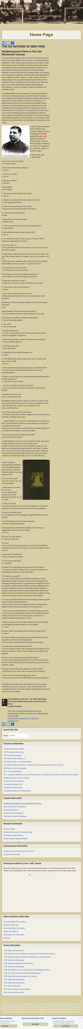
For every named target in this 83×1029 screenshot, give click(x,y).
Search (5, 736)
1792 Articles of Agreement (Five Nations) (18, 963)
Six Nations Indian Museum (13, 835)
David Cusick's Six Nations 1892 (33, 1018)
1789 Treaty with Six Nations (13, 960)
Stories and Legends (10, 931)
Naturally (6, 938)
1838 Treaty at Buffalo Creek (13, 992)
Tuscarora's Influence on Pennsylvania (17, 791)
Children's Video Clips (11, 925)
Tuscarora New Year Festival (13, 781)
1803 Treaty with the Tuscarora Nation (17, 989)
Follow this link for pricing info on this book (23, 718)
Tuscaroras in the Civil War (12, 788)
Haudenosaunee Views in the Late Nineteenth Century (22, 803)
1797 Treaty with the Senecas (13, 983)
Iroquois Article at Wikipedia (13, 813)
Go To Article (35, 1024)
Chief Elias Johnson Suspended (14, 768)
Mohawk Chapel (9, 829)
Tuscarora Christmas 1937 (12, 784)
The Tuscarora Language (12, 755)
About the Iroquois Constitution (14, 807)
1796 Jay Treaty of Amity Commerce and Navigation (22, 973)
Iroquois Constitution (10, 810)
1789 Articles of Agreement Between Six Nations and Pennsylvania (27, 957)
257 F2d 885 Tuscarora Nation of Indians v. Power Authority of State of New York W (33, 765)
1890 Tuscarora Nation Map (13, 752)
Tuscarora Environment (11, 854)
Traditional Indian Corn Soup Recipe (16, 778)
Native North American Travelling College (18, 832)
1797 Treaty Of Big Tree (11, 986)
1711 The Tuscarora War (12, 771)
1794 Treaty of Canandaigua (13, 967)
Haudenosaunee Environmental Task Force (18, 851)
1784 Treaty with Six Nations (13, 950)
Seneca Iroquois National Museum (15, 839)
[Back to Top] (79, 1025)
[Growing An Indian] (41, 891)
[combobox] (18, 735)
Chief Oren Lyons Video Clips (13, 935)
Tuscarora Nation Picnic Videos (14, 922)
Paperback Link (13, 721)
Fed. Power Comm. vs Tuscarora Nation (17, 762)
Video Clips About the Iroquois (14, 928)
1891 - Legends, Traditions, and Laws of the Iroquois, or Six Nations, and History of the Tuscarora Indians (40, 775)
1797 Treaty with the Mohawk (14, 980)
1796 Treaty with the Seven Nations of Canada (20, 976)
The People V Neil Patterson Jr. (14, 759)
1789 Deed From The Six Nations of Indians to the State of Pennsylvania (29, 954)
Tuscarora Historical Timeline (13, 749)
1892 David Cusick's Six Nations (14, 816)
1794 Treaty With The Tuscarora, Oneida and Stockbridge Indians (26, 970)
